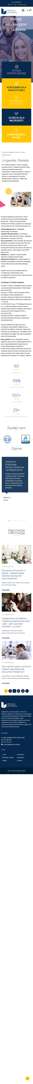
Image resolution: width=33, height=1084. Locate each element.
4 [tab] (15, 520)
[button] (1, 439)
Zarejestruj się (22, 4)
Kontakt (19, 760)
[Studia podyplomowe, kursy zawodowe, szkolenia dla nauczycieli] (10, 11)
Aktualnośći (20, 757)
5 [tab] (17, 520)
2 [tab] (10, 520)
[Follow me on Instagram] (10, 4)
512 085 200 (17, 2)
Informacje (20, 754)
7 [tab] (22, 520)
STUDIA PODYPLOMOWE (16, 72)
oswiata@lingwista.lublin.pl (12, 744)
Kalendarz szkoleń (8, 757)
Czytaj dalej (5, 590)
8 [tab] (24, 520)
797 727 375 (7, 742)
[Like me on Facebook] (8, 4)
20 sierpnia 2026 (9, 566)
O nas (16, 49)
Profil (14, 4)
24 (23, 691)
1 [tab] (8, 520)
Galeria (5, 760)
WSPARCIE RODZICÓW (16, 102)
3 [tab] (13, 520)
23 (18, 691)
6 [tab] (20, 520)
